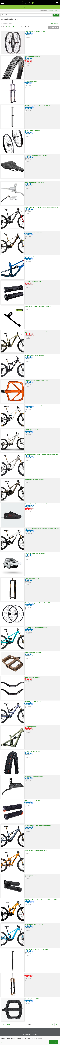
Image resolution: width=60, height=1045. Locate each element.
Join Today (50, 10)
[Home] (30, 2)
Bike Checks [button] (4, 7)
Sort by (2, 26)
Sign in (56, 10)
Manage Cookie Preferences (30, 1034)
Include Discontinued (29, 26)
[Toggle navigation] (2, 2)
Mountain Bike (29, 1031)
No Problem (54, 1042)
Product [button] (40, 7)
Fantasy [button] (23, 7)
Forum (57, 7)
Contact (22, 1031)
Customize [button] (3, 1042)
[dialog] (30, 1040)
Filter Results (54, 23)
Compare (28, 37)
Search (56, 15)
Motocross (37, 1031)
